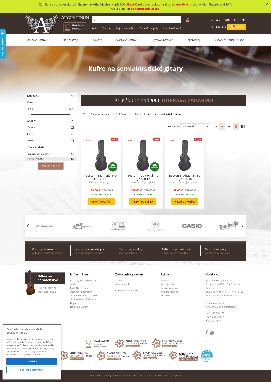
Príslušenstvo (122, 114)
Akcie (94, 28)
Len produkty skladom (38, 154)
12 (215, 126)
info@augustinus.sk (47, 291)
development (155, 375)
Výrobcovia (166, 295)
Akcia (30, 140)
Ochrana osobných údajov (83, 295)
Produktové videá (172, 28)
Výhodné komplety (148, 28)
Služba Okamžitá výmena (83, 299)
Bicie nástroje (70, 40)
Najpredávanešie (169, 287)
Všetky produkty (35, 158)
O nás (73, 284)
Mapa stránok (122, 284)
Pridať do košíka (101, 201)
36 (222, 126)
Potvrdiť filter (51, 166)
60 (229, 126)
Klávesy (97, 40)
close (267, 4)
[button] (29, 225)
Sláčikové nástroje (127, 40)
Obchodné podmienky (81, 291)
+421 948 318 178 (46, 287)
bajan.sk (177, 375)
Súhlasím (32, 361)
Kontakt (119, 280)
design (142, 375)
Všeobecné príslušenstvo (229, 40)
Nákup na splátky (79, 306)
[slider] (29, 114)
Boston (31, 127)
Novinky (164, 280)
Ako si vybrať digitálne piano (84, 280)
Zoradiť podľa (172, 126)
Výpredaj (106, 28)
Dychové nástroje (162, 40)
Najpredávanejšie (125, 28)
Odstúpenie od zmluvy (126, 290)
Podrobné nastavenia (31, 369)
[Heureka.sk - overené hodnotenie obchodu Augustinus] (207, 355)
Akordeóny (194, 40)
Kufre (138, 114)
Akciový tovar (167, 284)
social (167, 375)
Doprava (74, 303)
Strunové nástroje (37, 40)
